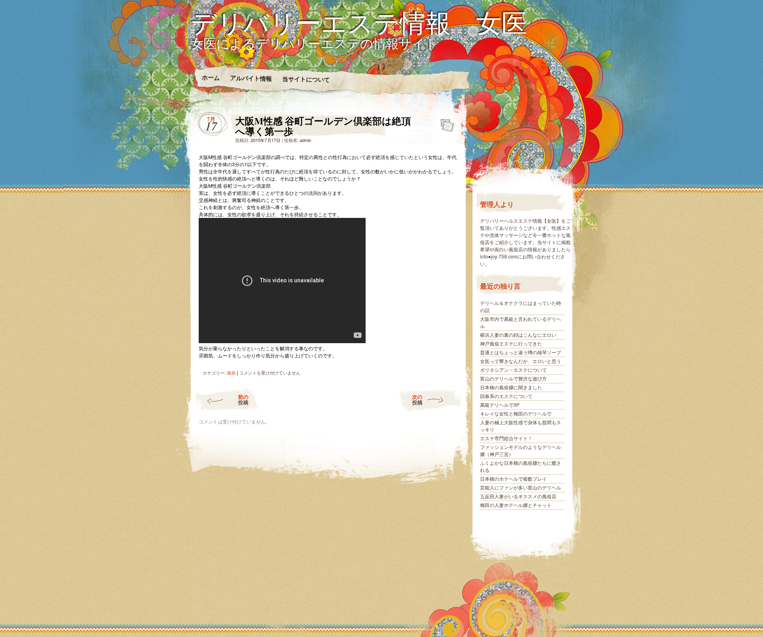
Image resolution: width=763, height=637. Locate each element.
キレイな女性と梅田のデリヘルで (516, 413)
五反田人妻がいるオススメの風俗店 (518, 496)
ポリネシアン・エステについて (513, 369)
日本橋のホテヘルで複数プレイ (513, 478)
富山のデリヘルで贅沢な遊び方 (513, 378)
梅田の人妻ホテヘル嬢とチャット (516, 504)
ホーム (210, 77)
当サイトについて (305, 79)
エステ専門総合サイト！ (506, 438)
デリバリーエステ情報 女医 (359, 22)
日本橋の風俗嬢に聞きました (511, 387)
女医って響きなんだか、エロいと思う (520, 360)
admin (305, 140)
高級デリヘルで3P (499, 404)
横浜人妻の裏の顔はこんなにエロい (518, 334)
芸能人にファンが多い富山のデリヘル (520, 487)
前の (243, 399)
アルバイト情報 (250, 78)
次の (417, 399)
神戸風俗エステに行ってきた (511, 343)
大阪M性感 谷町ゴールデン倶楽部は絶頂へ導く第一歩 (445, 123)
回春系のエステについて (506, 395)
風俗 (231, 372)
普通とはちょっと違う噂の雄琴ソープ (520, 352)
